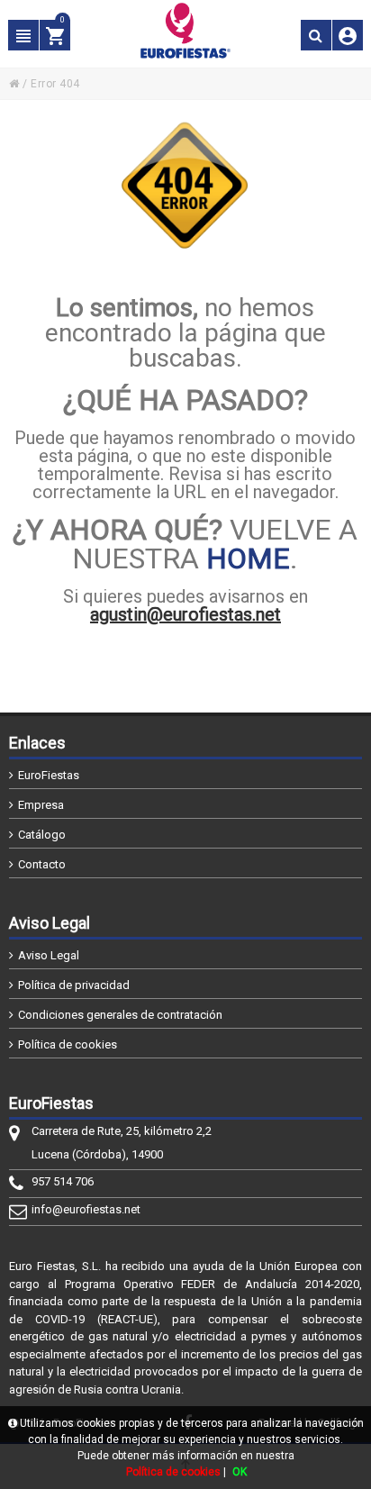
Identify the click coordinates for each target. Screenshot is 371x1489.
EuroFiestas (48, 775)
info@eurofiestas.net (86, 1209)
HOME (248, 558)
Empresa (41, 805)
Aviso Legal (48, 955)
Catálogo (42, 834)
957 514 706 (63, 1181)
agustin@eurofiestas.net (185, 614)
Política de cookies (67, 1044)
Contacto (42, 864)
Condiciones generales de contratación (120, 1014)
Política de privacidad (74, 985)
